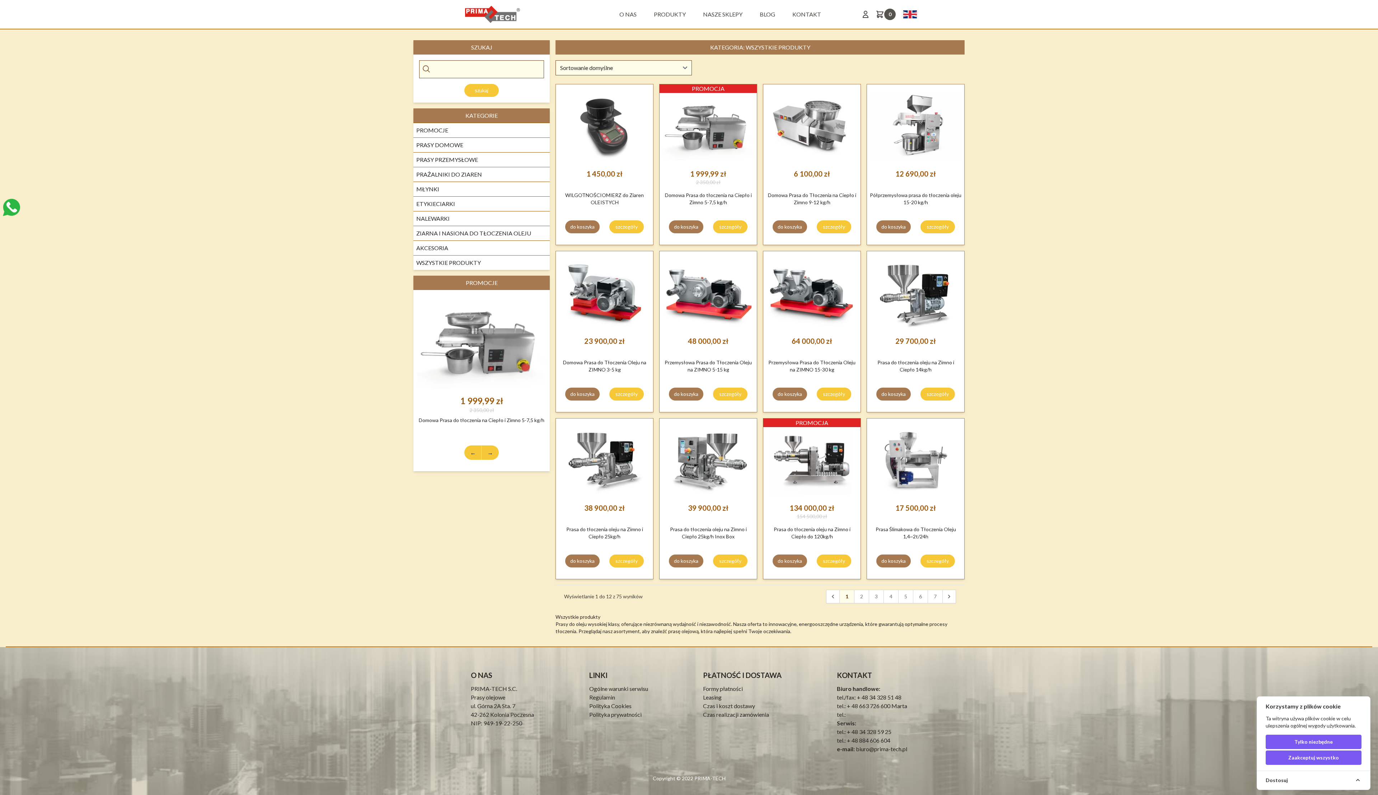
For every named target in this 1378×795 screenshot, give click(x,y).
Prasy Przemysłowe (447, 159)
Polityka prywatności (615, 714)
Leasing (712, 697)
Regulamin (602, 697)
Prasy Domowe (439, 144)
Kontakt (806, 14)
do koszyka (582, 227)
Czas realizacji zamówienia (736, 714)
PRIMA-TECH (709, 778)
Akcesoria (432, 247)
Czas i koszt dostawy (729, 705)
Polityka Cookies (610, 705)
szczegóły (626, 227)
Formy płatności (723, 688)
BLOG (767, 14)
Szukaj (481, 90)
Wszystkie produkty (448, 262)
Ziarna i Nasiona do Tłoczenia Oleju (473, 233)
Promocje (432, 130)
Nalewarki (433, 218)
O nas (628, 14)
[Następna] (949, 596)
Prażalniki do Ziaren (449, 174)
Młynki (427, 189)
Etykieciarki (435, 203)
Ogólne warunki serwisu (618, 688)
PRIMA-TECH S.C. (494, 688)
